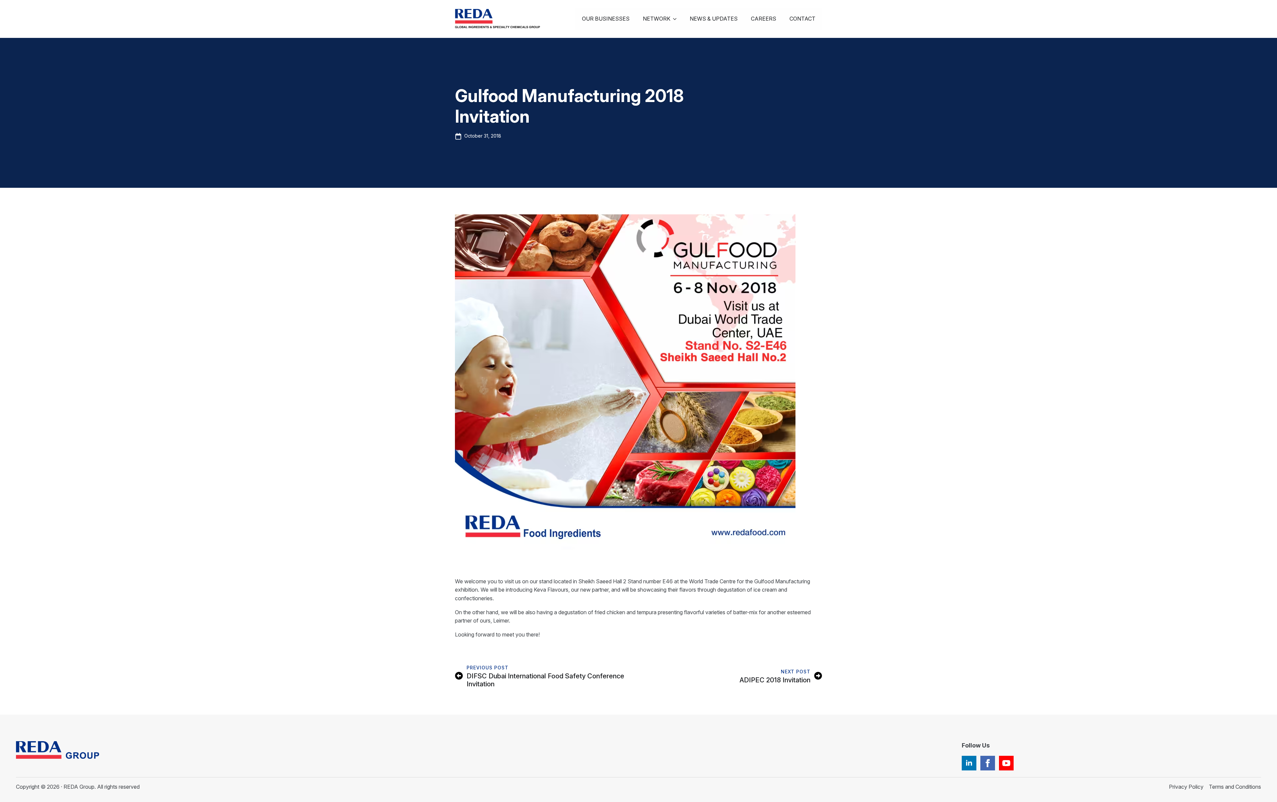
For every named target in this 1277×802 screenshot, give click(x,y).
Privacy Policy (1186, 786)
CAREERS (763, 18)
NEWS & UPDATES (714, 18)
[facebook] (987, 763)
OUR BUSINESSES (606, 18)
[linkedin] (969, 763)
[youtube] (1006, 763)
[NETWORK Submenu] (676, 19)
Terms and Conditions (1235, 786)
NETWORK (656, 18)
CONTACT (802, 18)
